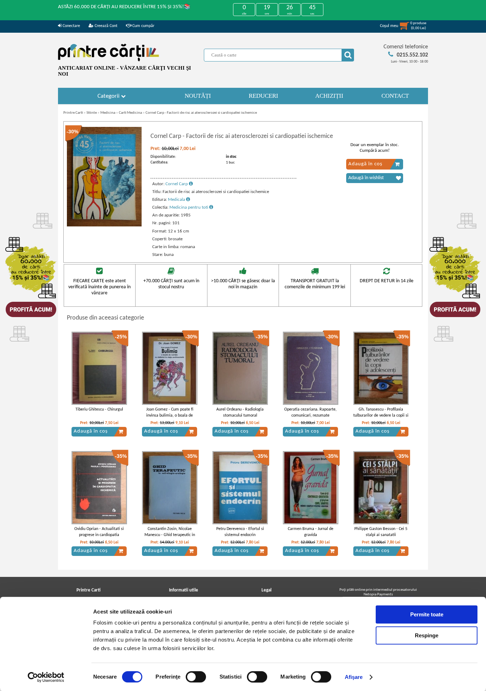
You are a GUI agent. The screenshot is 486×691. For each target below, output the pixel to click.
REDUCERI (263, 95)
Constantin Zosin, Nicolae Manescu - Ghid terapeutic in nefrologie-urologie (169, 535)
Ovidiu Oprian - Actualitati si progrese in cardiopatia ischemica (99, 535)
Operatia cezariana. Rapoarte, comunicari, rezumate (310, 412)
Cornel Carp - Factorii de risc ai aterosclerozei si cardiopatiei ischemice (201, 113)
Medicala (177, 199)
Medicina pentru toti (189, 207)
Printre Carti (73, 113)
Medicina (107, 113)
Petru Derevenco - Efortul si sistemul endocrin (240, 532)
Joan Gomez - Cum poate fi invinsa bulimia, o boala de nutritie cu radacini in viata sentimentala (169, 418)
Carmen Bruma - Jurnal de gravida (310, 532)
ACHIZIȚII (329, 95)
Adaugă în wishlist (366, 178)
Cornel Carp (177, 184)
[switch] (196, 676)
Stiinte (91, 113)
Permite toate (426, 614)
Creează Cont (105, 26)
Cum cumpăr (142, 26)
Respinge (426, 635)
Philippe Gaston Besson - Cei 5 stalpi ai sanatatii (380, 532)
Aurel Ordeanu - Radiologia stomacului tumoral (240, 412)
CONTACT (395, 95)
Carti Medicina (130, 113)
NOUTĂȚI (198, 95)
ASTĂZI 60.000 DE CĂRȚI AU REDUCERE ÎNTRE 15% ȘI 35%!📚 (124, 7)
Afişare (354, 677)
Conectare (71, 26)
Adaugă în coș (365, 164)
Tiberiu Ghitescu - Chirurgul (99, 409)
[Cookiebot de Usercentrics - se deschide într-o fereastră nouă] (46, 677)
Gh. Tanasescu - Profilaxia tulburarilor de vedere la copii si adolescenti (380, 415)
